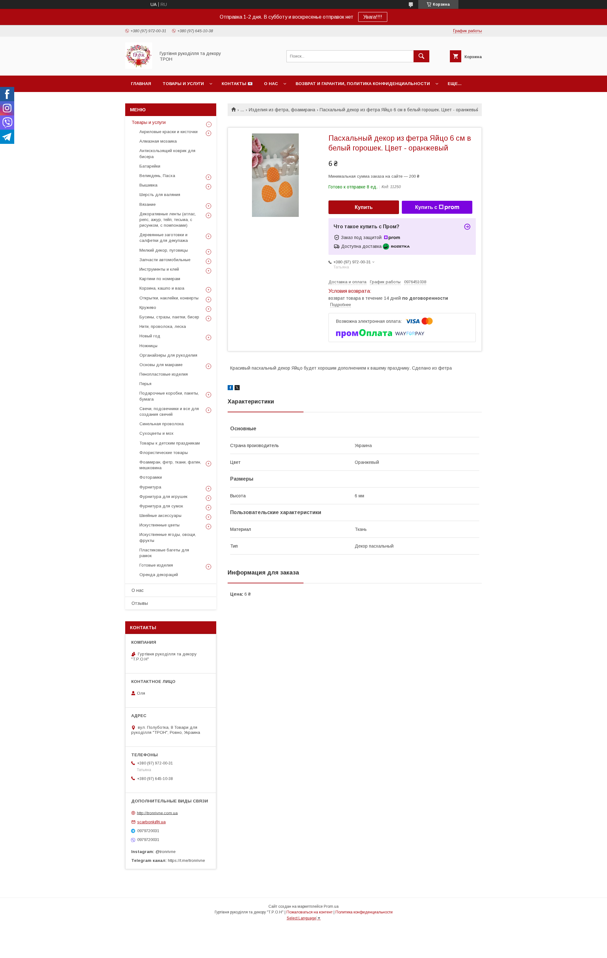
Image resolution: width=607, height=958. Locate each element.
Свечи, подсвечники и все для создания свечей (169, 411)
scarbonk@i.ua (151, 822)
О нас (271, 83)
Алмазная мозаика (158, 141)
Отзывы (140, 603)
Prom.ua (331, 906)
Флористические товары (163, 452)
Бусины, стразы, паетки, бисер (169, 317)
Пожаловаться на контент (309, 912)
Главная (141, 83)
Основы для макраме (160, 364)
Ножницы (148, 345)
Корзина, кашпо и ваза (161, 288)
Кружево (147, 307)
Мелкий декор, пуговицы (163, 250)
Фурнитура (150, 487)
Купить (364, 207)
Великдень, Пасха (157, 175)
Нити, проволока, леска (162, 326)
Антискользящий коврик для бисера (167, 153)
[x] (237, 388)
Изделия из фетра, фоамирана (282, 109)
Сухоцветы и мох (156, 433)
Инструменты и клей (159, 269)
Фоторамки (150, 477)
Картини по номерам (159, 278)
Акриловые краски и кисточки (168, 131)
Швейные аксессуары (160, 515)
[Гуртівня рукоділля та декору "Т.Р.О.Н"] (138, 67)
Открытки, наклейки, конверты (169, 298)
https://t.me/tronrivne (186, 860)
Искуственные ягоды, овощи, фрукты (167, 537)
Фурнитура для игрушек (163, 496)
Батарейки (149, 166)
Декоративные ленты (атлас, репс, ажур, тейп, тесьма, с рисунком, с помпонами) (167, 220)
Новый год (149, 336)
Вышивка (148, 185)
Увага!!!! (372, 17)
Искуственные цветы (159, 525)
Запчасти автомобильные (164, 259)
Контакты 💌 (237, 83)
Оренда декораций (158, 574)
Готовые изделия (156, 565)
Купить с (426, 207)
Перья (145, 383)
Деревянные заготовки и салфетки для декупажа (163, 237)
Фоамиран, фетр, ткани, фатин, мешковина (170, 465)
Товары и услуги (183, 83)
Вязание (147, 204)
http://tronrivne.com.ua (157, 812)
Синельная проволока (161, 423)
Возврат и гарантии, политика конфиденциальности (363, 83)
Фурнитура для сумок (161, 506)
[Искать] (421, 56)
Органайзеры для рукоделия (168, 355)
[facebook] (230, 388)
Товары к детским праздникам (169, 443)
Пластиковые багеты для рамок (164, 553)
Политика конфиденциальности (364, 912)
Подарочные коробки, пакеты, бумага (169, 396)
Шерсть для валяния (159, 194)
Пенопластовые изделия (163, 374)
